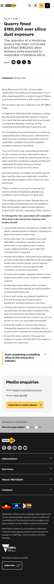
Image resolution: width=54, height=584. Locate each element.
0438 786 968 (20, 395)
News (15, 18)
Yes (31, 427)
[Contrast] (35, 5)
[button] (2, 5)
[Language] (29, 5)
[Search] (41, 5)
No (40, 427)
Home (7, 18)
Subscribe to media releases (22, 405)
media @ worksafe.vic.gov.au (27, 390)
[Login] (47, 5)
